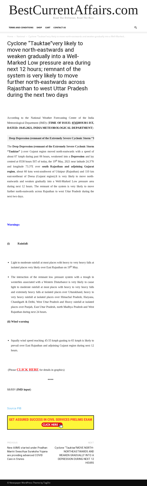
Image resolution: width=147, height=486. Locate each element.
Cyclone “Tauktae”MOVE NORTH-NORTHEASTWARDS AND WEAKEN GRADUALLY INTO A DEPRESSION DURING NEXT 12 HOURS (74, 455)
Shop (39, 27)
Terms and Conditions (21, 27)
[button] (135, 27)
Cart (47, 27)
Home (10, 36)
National (21, 36)
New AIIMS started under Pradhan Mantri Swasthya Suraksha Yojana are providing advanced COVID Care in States (27, 453)
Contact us (59, 27)
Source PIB (14, 408)
